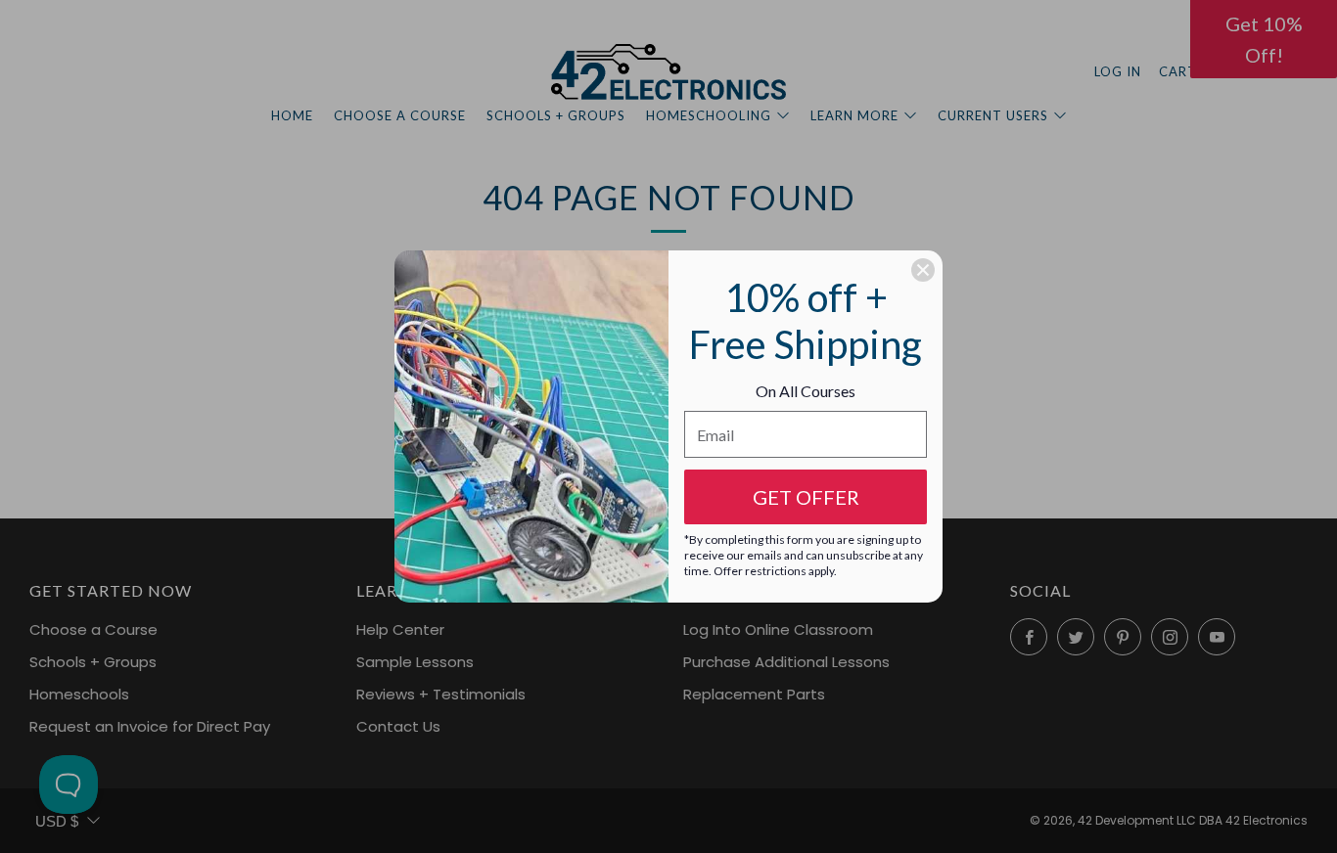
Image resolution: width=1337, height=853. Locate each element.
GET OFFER (806, 497)
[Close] (923, 270)
